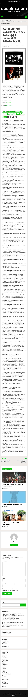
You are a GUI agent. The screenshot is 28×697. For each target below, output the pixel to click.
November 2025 (5, 642)
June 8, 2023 (5, 488)
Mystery (3, 676)
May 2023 (4, 645)
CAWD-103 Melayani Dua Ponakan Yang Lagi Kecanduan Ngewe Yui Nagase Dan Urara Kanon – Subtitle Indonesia (12, 620)
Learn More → (14, 545)
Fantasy (4, 668)
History (3, 669)
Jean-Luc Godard (8, 105)
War (3, 684)
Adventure (4, 655)
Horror (3, 671)
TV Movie (4, 682)
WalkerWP (14, 695)
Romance (4, 678)
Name (4, 578)
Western (4, 686)
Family (3, 667)
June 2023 (4, 643)
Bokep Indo (4, 659)
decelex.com (14, 8)
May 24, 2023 (9, 44)
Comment (4, 560)
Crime (3, 663)
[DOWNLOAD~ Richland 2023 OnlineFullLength (12, 504)
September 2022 (5, 646)
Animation (4, 656)
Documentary (15, 44)
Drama (3, 665)
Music (3, 675)
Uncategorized (5, 683)
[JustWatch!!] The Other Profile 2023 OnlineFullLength (10, 523)
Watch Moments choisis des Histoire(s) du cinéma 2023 (13, 114)
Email (3, 583)
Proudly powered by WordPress (9, 693)
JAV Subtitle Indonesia (6, 674)
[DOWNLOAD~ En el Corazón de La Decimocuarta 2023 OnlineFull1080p (12, 485)
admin (4, 44)
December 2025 (5, 641)
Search (3, 602)
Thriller (3, 680)
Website (16, 583)
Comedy (4, 661)
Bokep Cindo (4, 657)
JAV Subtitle (4, 672)
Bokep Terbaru (5, 660)
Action (3, 653)
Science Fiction (5, 679)
